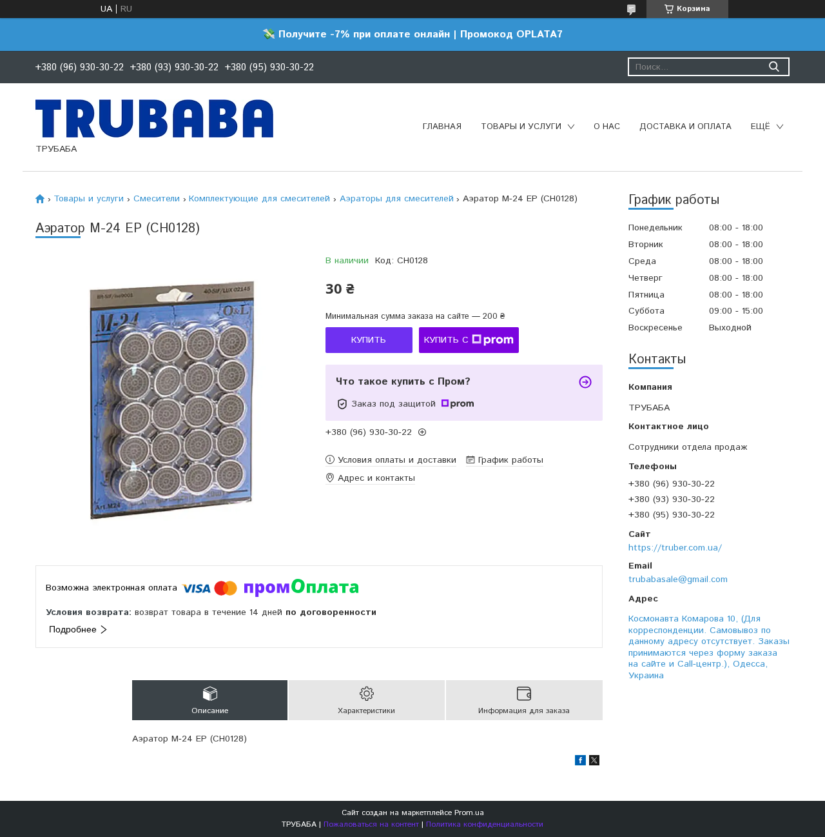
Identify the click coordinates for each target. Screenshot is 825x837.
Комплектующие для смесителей (259, 198)
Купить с (446, 340)
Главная (442, 127)
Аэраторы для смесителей (397, 198)
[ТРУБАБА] (154, 118)
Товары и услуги (521, 127)
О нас (607, 127)
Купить (368, 340)
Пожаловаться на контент (371, 824)
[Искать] (773, 67)
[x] (594, 762)
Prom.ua (469, 812)
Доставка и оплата (685, 127)
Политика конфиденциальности (484, 824)
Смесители (156, 198)
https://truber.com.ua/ (675, 547)
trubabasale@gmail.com (678, 579)
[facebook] (580, 762)
